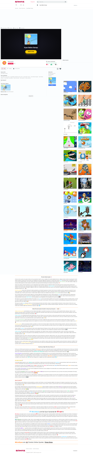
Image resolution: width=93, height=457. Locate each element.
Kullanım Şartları (29, 449)
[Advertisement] (31, 18)
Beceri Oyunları (11, 61)
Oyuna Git (31, 96)
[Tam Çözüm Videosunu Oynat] (5, 87)
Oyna (52, 85)
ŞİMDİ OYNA (31, 52)
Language (75, 451)
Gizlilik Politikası (36, 449)
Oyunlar (75, 5)
